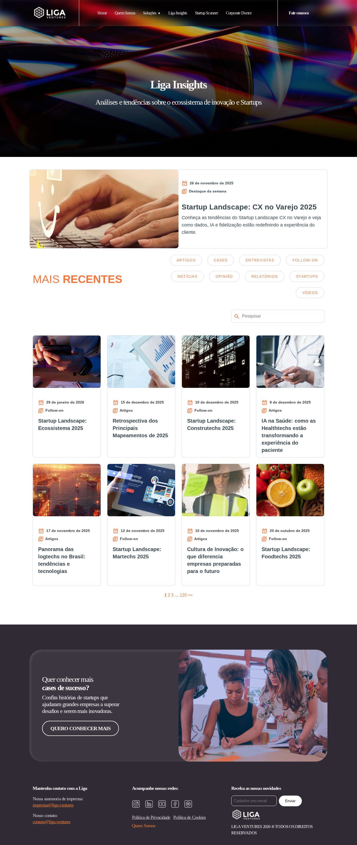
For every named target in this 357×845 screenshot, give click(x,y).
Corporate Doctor (238, 13)
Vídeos (310, 293)
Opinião (224, 276)
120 (183, 595)
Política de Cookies (189, 817)
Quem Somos (125, 13)
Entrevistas (260, 260)
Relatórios (264, 276)
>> (190, 595)
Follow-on (305, 260)
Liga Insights (177, 13)
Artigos (186, 260)
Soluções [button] (149, 13)
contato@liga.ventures (51, 821)
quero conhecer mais (80, 728)
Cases (220, 260)
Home (102, 13)
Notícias (187, 276)
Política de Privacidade (151, 817)
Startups (307, 276)
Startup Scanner (206, 13)
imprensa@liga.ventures (53, 805)
